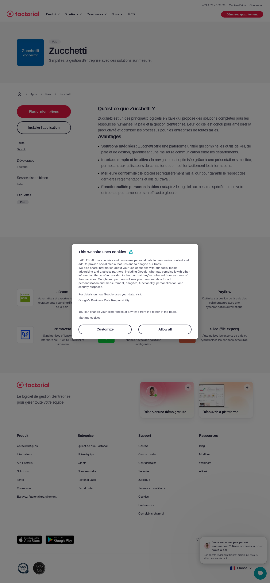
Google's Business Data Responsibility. (104, 300)
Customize (105, 329)
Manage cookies (89, 317)
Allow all (165, 329)
